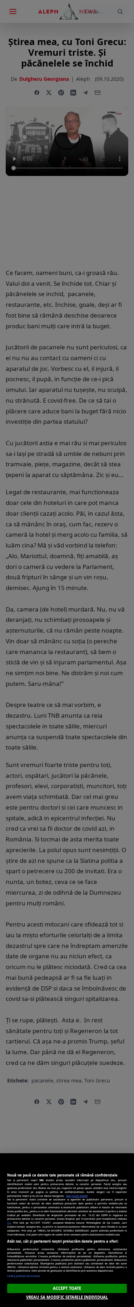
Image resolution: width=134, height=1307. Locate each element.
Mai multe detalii (77, 1196)
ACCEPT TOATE (67, 1288)
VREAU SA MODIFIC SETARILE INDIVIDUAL (67, 1297)
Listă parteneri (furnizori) (23, 1276)
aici (9, 1222)
